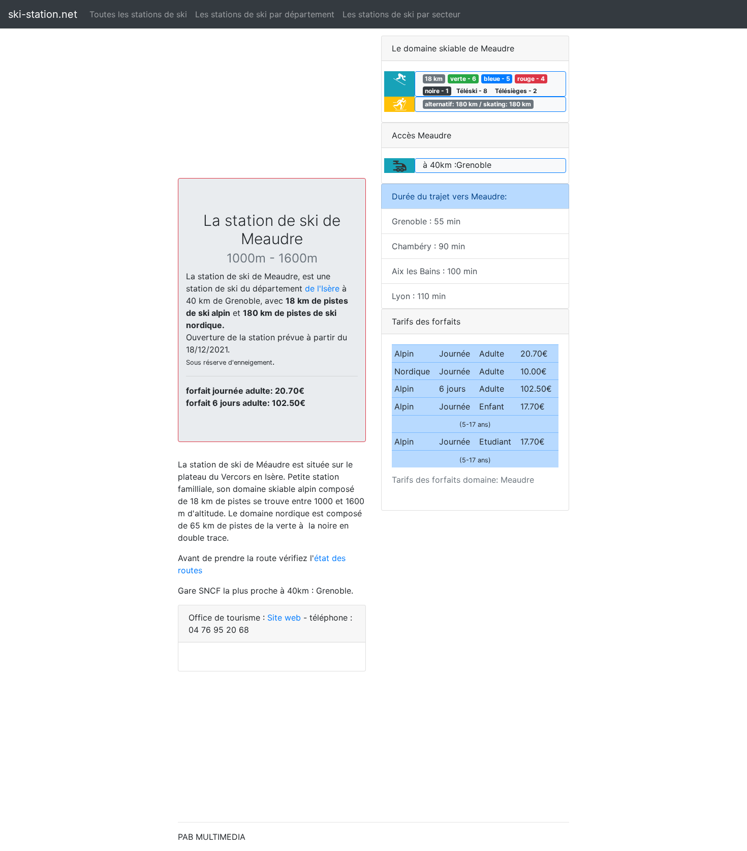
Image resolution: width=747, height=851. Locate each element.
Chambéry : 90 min (428, 246)
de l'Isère (322, 288)
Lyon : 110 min (419, 296)
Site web (284, 617)
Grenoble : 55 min (426, 221)
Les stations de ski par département (264, 14)
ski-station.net (42, 14)
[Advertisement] (272, 107)
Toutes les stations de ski (138, 14)
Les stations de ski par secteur (401, 14)
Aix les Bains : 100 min (434, 271)
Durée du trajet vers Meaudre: (449, 196)
